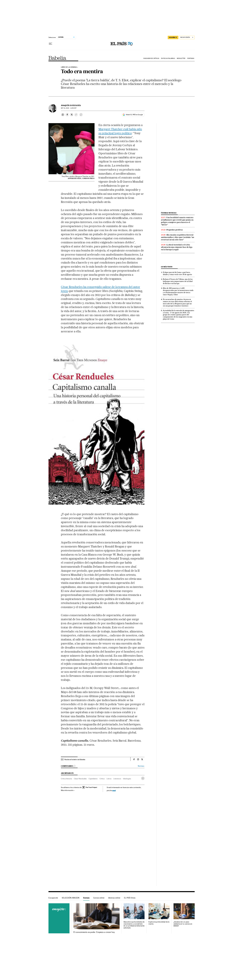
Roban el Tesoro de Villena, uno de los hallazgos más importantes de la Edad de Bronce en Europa (178, 281)
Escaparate (53, 898)
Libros (109, 779)
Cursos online (98, 898)
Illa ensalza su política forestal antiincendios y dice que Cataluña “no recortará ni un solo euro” (177, 237)
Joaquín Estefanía (71, 105)
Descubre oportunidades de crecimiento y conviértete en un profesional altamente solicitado (134, 925)
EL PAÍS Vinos (129, 898)
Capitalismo (93, 779)
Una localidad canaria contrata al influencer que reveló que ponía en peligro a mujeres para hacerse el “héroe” (177, 221)
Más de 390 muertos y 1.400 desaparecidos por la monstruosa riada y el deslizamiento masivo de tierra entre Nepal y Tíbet (178, 291)
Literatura (117, 779)
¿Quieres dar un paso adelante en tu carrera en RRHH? (183, 924)
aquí (114, 790)
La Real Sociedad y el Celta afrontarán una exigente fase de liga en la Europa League (176, 247)
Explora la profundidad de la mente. (158, 923)
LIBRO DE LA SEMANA (69, 67)
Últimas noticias (168, 213)
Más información (67, 790)
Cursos (86, 898)
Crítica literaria (66, 779)
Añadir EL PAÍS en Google (134, 115)
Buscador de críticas (151, 58)
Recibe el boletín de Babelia (74, 759)
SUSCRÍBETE (173, 37)
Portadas (190, 58)
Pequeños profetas (174, 230)
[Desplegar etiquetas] (143, 778)
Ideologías (127, 779)
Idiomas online (114, 898)
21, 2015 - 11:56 (68, 108)
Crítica (102, 779)
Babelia (57, 58)
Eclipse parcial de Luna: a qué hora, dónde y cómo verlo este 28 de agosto (177, 273)
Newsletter (181, 58)
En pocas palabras (168, 58)
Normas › (141, 766)
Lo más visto (166, 267)
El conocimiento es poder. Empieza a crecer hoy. (94, 932)
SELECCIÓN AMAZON (70, 898)
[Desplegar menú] (50, 44)
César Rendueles (80, 779)
